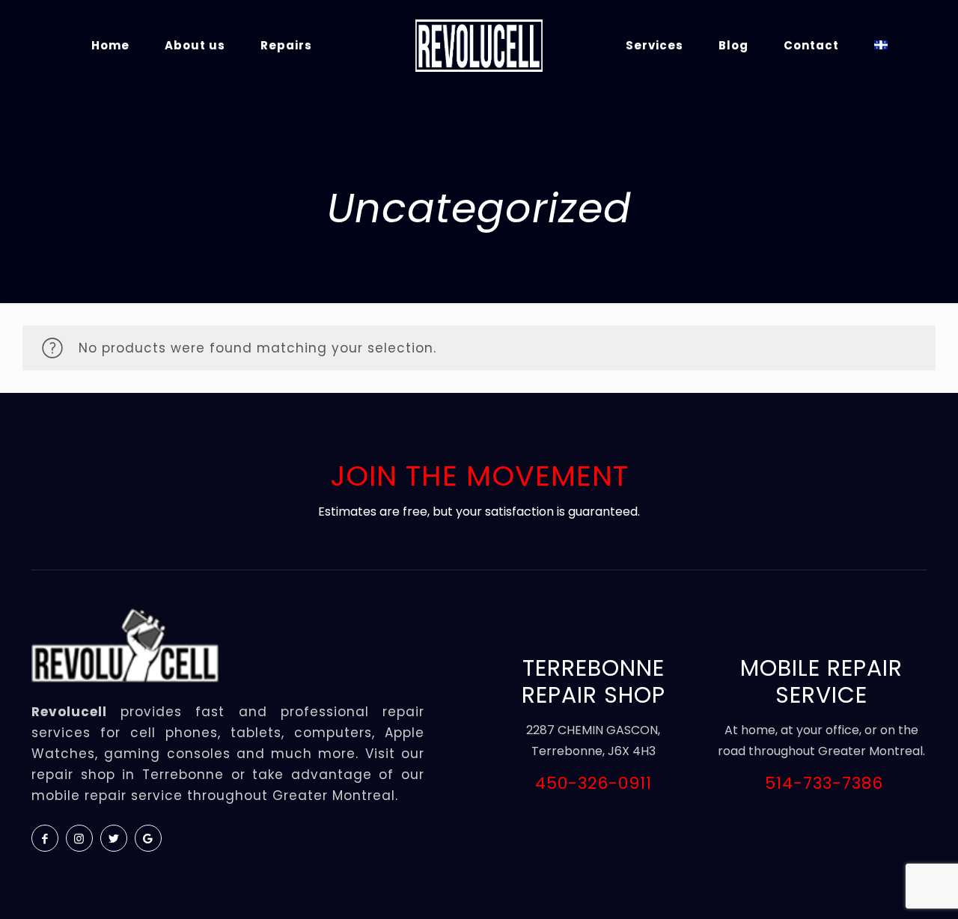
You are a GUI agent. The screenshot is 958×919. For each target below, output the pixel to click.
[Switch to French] (881, 45)
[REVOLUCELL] (478, 45)
